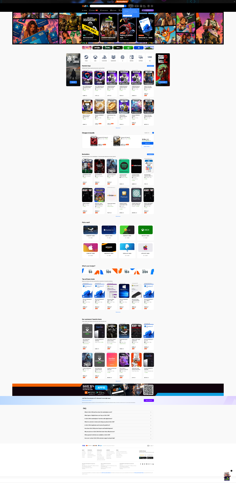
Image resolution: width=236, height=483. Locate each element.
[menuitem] (84, 10)
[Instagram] (149, 464)
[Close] (234, 1)
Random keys (86, 66)
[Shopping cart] (152, 6)
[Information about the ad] (87, 70)
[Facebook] (140, 464)
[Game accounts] (118, 47)
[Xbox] (128, 47)
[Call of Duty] (97, 47)
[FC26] (107, 47)
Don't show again (127, 15)
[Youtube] (143, 464)
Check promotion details (86, 400)
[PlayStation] (139, 47)
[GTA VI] (87, 47)
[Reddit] (147, 464)
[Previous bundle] (151, 133)
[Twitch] (145, 464)
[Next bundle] (153, 133)
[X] (151, 464)
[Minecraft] (149, 47)
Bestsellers (85, 154)
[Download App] (118, 395)
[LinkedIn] (153, 464)
